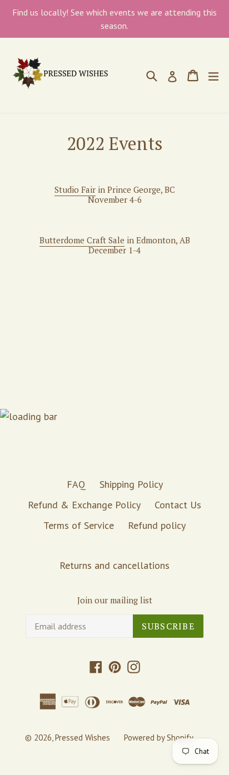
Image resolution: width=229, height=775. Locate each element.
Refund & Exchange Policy (84, 504)
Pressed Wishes (82, 737)
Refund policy (157, 525)
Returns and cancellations (114, 565)
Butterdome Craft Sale (82, 240)
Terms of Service (78, 525)
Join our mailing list (114, 600)
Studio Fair (75, 189)
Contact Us (178, 504)
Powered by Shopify (158, 737)
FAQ (76, 484)
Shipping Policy (131, 484)
